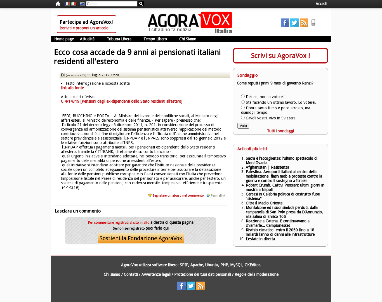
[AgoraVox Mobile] (313, 25)
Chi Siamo (187, 39)
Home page (64, 39)
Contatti (131, 274)
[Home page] (191, 32)
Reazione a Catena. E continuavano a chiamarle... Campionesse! (278, 223)
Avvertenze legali (156, 274)
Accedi (321, 3)
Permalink (218, 195)
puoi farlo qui (157, 228)
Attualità (87, 39)
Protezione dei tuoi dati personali (202, 274)
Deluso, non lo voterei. (265, 97)
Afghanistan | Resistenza (267, 167)
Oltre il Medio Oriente (264, 203)
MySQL (236, 265)
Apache (196, 265)
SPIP (184, 265)
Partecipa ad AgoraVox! (86, 22)
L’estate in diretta (260, 239)
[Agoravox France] (67, 4)
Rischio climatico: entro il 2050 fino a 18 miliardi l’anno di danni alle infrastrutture (281, 232)
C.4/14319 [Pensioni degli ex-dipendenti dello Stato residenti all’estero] (121, 101)
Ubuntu (211, 265)
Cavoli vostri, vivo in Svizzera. (271, 118)
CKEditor (252, 265)
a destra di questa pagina (172, 222)
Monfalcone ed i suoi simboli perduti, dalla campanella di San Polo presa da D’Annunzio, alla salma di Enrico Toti (284, 212)
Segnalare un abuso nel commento (178, 195)
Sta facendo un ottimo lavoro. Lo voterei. (281, 102)
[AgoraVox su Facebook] (285, 25)
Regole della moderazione (257, 274)
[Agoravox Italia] (73, 4)
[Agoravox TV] (81, 4)
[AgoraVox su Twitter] (294, 25)
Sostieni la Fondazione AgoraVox (141, 238)
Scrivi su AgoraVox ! (280, 56)
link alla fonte (72, 88)
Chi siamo (112, 274)
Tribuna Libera (119, 39)
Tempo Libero (155, 39)
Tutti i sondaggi (280, 131)
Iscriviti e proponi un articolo (84, 28)
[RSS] (304, 25)
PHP (224, 265)
